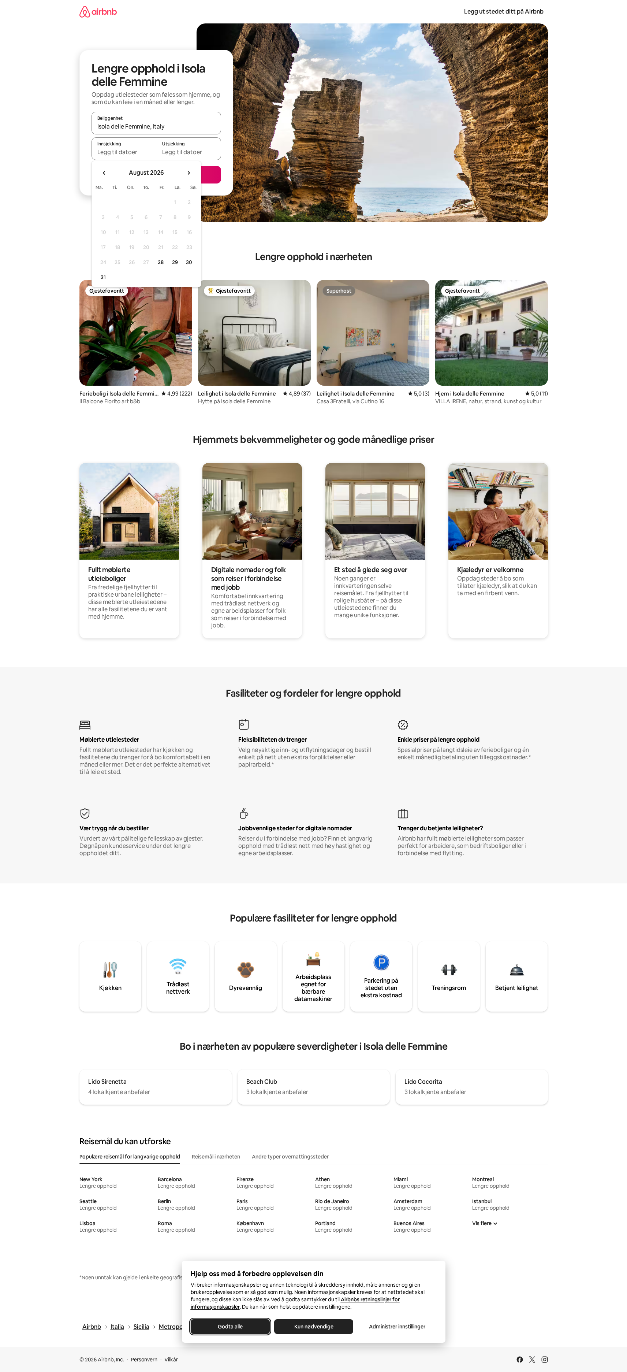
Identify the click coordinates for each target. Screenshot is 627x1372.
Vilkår (171, 1359)
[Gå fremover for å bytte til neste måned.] (188, 173)
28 (161, 262)
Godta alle (230, 1326)
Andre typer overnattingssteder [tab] (290, 1156)
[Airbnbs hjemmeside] (98, 11)
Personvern (144, 1359)
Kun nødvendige (313, 1326)
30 (189, 262)
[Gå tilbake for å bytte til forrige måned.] (104, 173)
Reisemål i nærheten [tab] (216, 1156)
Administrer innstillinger (397, 1326)
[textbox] (123, 152)
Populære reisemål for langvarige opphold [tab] (129, 1156)
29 (175, 262)
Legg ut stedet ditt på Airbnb (504, 11)
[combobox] (156, 126)
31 (103, 277)
